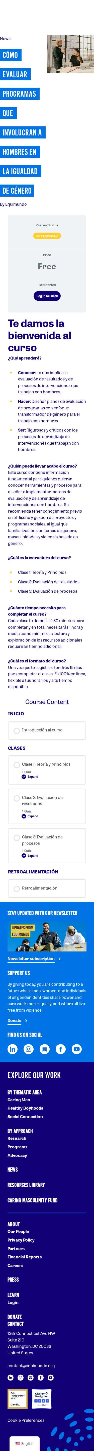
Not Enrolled (47, 236)
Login (13, 1302)
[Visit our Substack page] (45, 1048)
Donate (14, 1020)
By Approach (20, 1131)
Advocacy (17, 1155)
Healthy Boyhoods (26, 1108)
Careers (16, 1265)
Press (13, 1280)
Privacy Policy (21, 1240)
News (13, 1170)
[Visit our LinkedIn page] (13, 1048)
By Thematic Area (25, 1092)
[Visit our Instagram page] (29, 1048)
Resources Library (26, 1185)
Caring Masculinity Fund (33, 1200)
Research (17, 1138)
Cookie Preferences (26, 1420)
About (14, 1224)
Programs (18, 1147)
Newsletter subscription (31, 958)
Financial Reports (25, 1257)
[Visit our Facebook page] (61, 1048)
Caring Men (19, 1100)
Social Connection (25, 1116)
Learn (13, 1295)
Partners (16, 1248)
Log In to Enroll (47, 296)
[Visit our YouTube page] (77, 1048)
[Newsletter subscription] (47, 936)
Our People (18, 1231)
